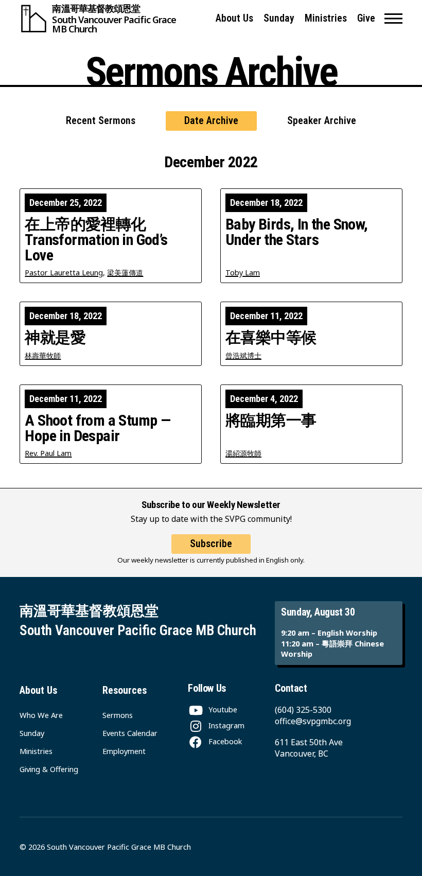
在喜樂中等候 (270, 337)
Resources (124, 690)
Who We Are (41, 715)
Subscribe (211, 544)
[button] (393, 18)
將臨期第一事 (270, 420)
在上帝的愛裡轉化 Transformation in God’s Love (96, 240)
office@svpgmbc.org (313, 721)
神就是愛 (55, 337)
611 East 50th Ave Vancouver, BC (309, 748)
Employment (124, 751)
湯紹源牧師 (243, 453)
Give (366, 18)
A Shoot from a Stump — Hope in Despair (97, 428)
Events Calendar (129, 733)
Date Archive (211, 121)
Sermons (117, 715)
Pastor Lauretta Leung (64, 272)
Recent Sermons (100, 121)
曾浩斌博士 (243, 355)
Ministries (326, 18)
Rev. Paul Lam (48, 453)
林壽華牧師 (43, 355)
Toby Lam (242, 272)
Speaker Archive (321, 121)
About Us (234, 18)
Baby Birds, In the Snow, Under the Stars (296, 232)
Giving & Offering (49, 769)
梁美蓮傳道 (125, 272)
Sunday (278, 18)
